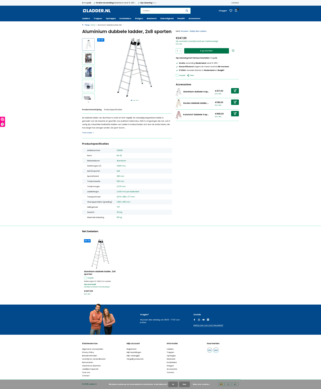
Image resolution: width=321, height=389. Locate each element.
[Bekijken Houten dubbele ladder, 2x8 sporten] (178, 103)
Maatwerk (152, 18)
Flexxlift (181, 18)
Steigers (139, 18)
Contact (235, 3)
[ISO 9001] (210, 350)
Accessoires (194, 18)
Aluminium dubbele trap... (196, 91)
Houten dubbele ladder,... (196, 103)
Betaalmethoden (89, 355)
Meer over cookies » (201, 384)
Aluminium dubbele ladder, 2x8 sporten (99, 273)
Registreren (132, 349)
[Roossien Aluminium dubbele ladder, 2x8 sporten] (100, 254)
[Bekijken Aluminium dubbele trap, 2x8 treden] (178, 92)
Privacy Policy (88, 352)
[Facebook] (194, 320)
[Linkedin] (208, 320)
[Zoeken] (187, 10)
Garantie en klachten (91, 365)
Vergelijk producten (135, 359)
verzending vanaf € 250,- (199, 63)
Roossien (184, 31)
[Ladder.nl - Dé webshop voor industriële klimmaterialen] (97, 11)
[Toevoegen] (235, 90)
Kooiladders (125, 18)
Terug (86, 25)
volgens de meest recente (204, 66)
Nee (184, 384)
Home (93, 25)
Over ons (86, 372)
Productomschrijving (92, 109)
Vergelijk (182, 75)
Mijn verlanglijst (133, 355)
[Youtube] (204, 320)
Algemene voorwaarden (92, 349)
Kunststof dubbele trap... (196, 114)
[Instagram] (199, 320)
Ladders (86, 18)
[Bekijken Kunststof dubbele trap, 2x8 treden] (178, 115)
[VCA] (216, 350)
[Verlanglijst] (230, 10)
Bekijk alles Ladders (198, 31)
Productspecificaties (113, 109)
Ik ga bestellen (206, 51)
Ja (173, 384)
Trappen (98, 18)
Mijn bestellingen (134, 352)
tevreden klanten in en (201, 70)
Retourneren (87, 362)
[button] (131, 100)
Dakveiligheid (167, 18)
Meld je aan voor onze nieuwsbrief (208, 325)
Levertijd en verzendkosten (94, 359)
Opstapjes (111, 18)
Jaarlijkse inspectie (90, 369)
